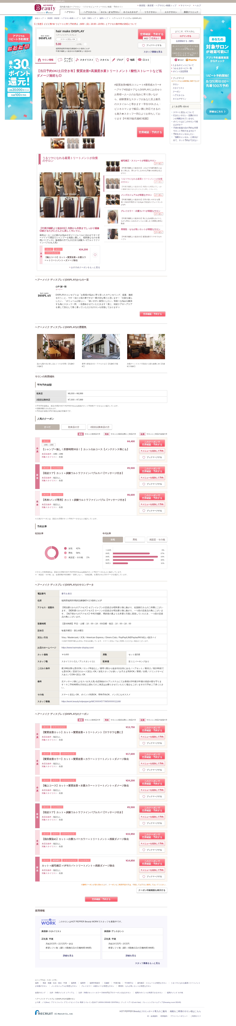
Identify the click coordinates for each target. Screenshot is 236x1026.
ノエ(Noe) (46, 1002)
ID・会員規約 (152, 1016)
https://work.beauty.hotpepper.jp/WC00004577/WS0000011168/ (91, 701)
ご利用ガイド (196, 1016)
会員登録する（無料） (185, 41)
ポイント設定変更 (180, 71)
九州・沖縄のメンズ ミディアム (62, 993)
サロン (175, 84)
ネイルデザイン (179, 99)
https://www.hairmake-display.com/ (78, 647)
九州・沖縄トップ (89, 18)
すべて (47, 427)
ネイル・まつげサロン (110, 12)
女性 (113, 539)
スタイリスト (178, 88)
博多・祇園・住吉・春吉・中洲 (55, 983)
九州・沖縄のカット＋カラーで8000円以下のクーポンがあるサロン (104, 993)
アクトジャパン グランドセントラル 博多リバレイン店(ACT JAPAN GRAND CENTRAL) (85, 1002)
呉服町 (106, 983)
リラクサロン (150, 12)
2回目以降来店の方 (100, 427)
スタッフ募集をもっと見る (147, 963)
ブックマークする (154, 45)
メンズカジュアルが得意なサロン (64, 986)
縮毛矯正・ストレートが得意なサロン (152, 983)
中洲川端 (117, 983)
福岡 (37, 983)
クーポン (176, 91)
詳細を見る (68, 955)
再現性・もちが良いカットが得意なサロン (134, 986)
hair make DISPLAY (70, 31)
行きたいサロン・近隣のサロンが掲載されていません (185, 117)
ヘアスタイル (90, 12)
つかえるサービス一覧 (182, 68)
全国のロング (40, 993)
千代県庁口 (129, 983)
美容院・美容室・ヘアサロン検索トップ (157, 5)
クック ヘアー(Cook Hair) (131, 1002)
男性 (135, 539)
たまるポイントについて (183, 65)
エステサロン (171, 12)
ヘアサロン (70, 12)
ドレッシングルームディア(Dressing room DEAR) (161, 1002)
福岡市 (83, 983)
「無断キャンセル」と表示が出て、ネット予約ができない (185, 138)
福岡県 (73, 983)
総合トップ (39, 18)
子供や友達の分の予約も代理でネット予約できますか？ (185, 129)
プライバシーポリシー (179, 1016)
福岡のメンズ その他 (175, 993)
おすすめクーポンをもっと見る (85, 267)
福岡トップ (104, 18)
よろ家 (37, 1002)
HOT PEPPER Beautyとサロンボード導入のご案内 (143, 1011)
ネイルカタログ (130, 12)
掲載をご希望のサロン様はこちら (185, 1011)
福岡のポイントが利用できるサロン (149, 993)
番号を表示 (67, 593)
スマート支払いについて (183, 112)
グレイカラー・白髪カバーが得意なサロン (97, 986)
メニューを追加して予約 (153, 451)
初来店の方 (73, 427)
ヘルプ (198, 5)
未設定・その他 (157, 539)
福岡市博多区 (95, 983)
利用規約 (164, 1016)
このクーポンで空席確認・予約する (152, 443)
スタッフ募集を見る (153, 52)
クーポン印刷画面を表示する (151, 890)
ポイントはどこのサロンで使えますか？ (185, 123)
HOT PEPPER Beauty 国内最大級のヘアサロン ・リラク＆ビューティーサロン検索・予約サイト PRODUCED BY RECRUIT (45, 8)
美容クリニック (191, 12)
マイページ (185, 5)
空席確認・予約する (151, 36)
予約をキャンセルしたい (183, 134)
